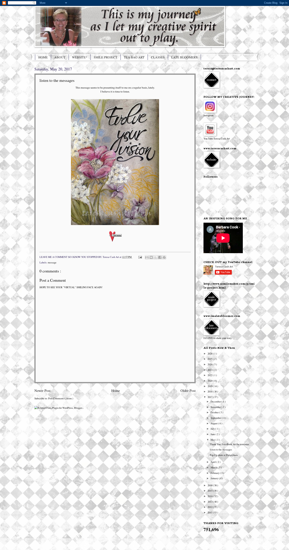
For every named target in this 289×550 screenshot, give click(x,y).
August (214, 423)
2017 (210, 397)
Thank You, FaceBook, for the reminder (229, 444)
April (213, 462)
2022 (210, 375)
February (215, 473)
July (213, 428)
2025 (210, 359)
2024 (210, 364)
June (213, 434)
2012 (210, 507)
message (52, 262)
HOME (43, 57)
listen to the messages (221, 449)
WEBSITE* (79, 57)
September (216, 418)
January (215, 478)
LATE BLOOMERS (184, 57)
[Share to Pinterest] (164, 257)
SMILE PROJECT (105, 57)
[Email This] (147, 257)
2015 (210, 490)
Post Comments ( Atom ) (60, 398)
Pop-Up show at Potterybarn (224, 455)
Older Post (188, 390)
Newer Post (42, 390)
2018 (210, 391)
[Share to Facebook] (160, 257)
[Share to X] (155, 257)
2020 (210, 380)
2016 (210, 485)
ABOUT (59, 57)
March (214, 467)
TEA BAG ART (134, 57)
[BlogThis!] (151, 257)
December (216, 401)
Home (115, 390)
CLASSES (158, 57)
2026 (210, 353)
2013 (210, 501)
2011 (210, 512)
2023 (210, 370)
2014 (210, 496)
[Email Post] (140, 257)
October (215, 412)
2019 (210, 386)
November (216, 407)
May (213, 439)
